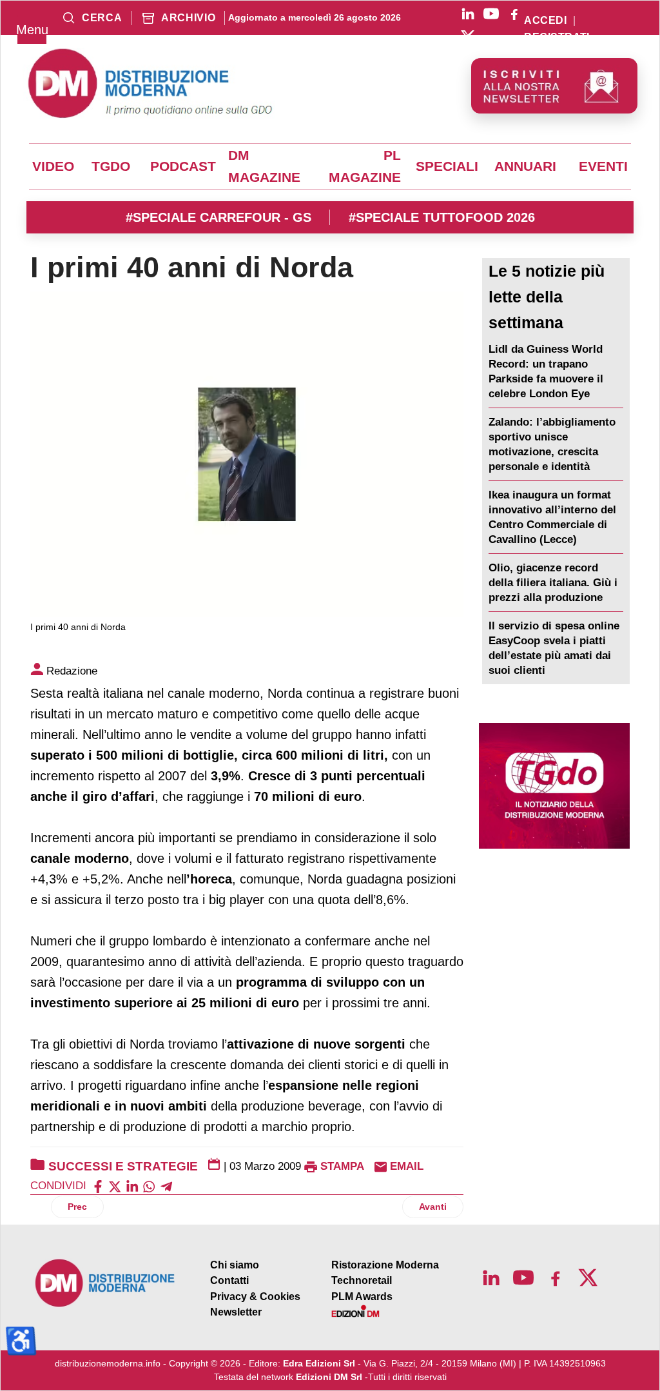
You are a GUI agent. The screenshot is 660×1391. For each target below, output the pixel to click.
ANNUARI (525, 166)
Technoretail (361, 1280)
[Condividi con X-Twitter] (114, 1185)
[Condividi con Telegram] (166, 1185)
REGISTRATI (557, 37)
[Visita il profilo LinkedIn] (468, 13)
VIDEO (53, 166)
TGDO (111, 166)
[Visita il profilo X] (468, 36)
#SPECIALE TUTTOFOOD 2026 (442, 217)
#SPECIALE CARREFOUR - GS (218, 217)
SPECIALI (447, 166)
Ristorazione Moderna (385, 1264)
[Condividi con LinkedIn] (132, 1185)
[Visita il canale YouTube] (491, 13)
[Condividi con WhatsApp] (148, 1185)
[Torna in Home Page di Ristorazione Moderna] (105, 1283)
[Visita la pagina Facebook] (514, 13)
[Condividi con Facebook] (98, 1185)
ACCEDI (545, 20)
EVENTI (603, 166)
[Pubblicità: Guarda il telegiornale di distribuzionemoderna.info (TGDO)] (554, 786)
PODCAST (183, 166)
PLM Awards (362, 1296)
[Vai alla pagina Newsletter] (554, 85)
